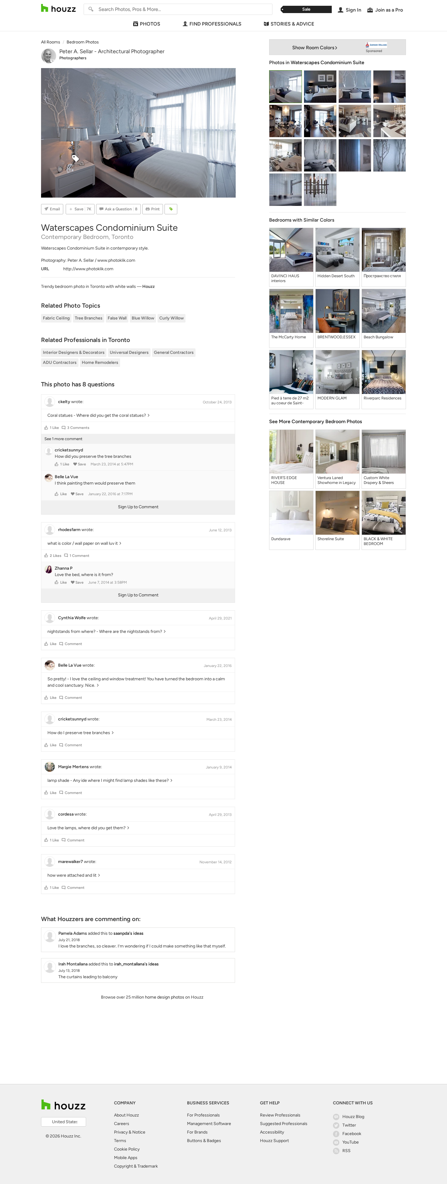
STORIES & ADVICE (292, 24)
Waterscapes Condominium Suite (327, 62)
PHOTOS (150, 24)
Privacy (121, 1132)
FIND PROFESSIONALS (215, 24)
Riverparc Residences (382, 398)
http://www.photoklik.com (88, 268)
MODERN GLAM (332, 398)
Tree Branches (88, 318)
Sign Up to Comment (138, 506)
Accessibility (272, 1132)
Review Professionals (280, 1115)
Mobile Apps (125, 1157)
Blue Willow (143, 318)
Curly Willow (171, 318)
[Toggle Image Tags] (171, 209)
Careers (121, 1123)
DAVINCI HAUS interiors (285, 278)
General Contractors (174, 352)
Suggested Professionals (283, 1123)
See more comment (63, 439)
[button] (46, 428)
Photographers (72, 58)
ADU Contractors (60, 362)
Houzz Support (274, 1140)
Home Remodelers (100, 362)
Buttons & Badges (204, 1140)
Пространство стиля (382, 276)
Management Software (209, 1123)
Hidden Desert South (336, 276)
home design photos (164, 997)
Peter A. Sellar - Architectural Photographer (112, 51)
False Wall (117, 318)
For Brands (197, 1132)
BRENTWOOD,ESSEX (336, 337)
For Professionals (203, 1115)
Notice (138, 1132)
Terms (120, 1140)
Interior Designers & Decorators (74, 352)
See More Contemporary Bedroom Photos (315, 421)
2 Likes (55, 556)
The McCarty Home (288, 337)
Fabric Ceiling (56, 318)
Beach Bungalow (378, 337)
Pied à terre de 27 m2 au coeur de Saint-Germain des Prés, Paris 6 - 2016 (290, 401)
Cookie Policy (127, 1149)
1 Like (54, 428)
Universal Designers (129, 352)
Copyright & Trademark (136, 1166)
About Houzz (126, 1115)
